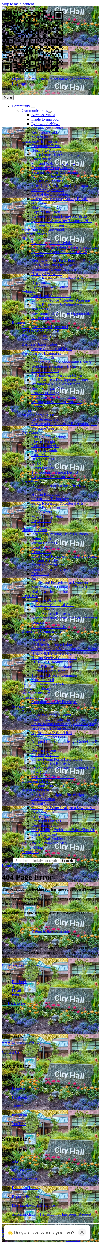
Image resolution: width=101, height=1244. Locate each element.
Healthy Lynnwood (46, 150)
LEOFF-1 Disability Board (52, 662)
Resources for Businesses (41, 353)
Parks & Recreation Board (51, 666)
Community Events (46, 146)
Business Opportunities (39, 344)
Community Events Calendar (53, 269)
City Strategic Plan (45, 419)
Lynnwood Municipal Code (52, 605)
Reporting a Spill (44, 825)
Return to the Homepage (51, 931)
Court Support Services (49, 569)
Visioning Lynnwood (47, 190)
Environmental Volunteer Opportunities (61, 313)
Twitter (17, 1106)
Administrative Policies (49, 627)
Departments (31, 481)
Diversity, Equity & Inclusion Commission (64, 649)
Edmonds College (45, 393)
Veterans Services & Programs (54, 172)
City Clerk (39, 525)
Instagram (19, 1115)
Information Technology (50, 499)
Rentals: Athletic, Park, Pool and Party (61, 260)
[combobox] (45, 92)
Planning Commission (48, 671)
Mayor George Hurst (38, 415)
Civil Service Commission (51, 644)
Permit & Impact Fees (48, 737)
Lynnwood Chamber (47, 357)
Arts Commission (44, 636)
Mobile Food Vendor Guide (52, 777)
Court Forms (41, 552)
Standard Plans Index (47, 786)
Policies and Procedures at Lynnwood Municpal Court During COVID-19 (60, 585)
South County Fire (36, 693)
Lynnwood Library (36, 688)
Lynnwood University (48, 177)
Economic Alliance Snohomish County (61, 362)
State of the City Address (50, 194)
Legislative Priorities (47, 181)
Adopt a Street (42, 318)
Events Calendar (34, 203)
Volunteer (29, 291)
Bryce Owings (42, 459)
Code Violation (43, 799)
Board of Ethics (43, 640)
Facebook (19, 1097)
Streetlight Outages (46, 821)
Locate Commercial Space (51, 349)
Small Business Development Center (59, 380)
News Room (21, 1170)
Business (18, 322)
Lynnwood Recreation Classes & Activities (64, 247)
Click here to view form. (21, 965)
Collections (40, 574)
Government (21, 410)
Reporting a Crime (45, 812)
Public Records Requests (50, 613)
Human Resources (45, 494)
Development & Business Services (58, 485)
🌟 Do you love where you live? (40, 1233)
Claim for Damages (46, 600)
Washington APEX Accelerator (55, 384)
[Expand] (33, 107)
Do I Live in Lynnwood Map (44, 843)
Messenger (39, 137)
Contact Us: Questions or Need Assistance (64, 719)
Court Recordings (45, 547)
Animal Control (43, 803)
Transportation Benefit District (54, 472)
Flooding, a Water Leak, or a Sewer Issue (63, 808)
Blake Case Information (49, 591)
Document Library (36, 781)
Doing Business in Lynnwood (45, 327)
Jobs (15, 1161)
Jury (34, 578)
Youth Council (42, 680)
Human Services (34, 234)
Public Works (41, 512)
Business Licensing (36, 335)
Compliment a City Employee (54, 702)
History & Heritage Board (51, 653)
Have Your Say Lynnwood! (43, 230)
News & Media (43, 115)
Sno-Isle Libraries (45, 371)
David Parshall (42, 468)
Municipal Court (34, 530)
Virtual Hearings (44, 543)
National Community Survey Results (59, 199)
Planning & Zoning (46, 755)
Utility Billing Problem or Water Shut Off (63, 830)
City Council (31, 433)
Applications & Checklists (51, 733)
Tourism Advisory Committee (54, 675)
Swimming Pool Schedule (51, 243)
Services (18, 706)
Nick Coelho (41, 463)
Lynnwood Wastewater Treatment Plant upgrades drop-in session (61, 223)
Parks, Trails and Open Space (54, 265)
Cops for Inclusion (45, 212)
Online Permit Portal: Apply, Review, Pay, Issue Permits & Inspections (64, 726)
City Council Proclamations (52, 477)
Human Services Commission (54, 658)
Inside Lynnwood (45, 119)
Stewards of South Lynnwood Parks (59, 216)
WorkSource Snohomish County (56, 366)
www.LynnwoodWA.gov (21, 1042)
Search (7, 860)
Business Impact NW (47, 388)
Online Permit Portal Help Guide (56, 759)
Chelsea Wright (43, 441)
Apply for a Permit (36, 340)
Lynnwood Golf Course (49, 287)
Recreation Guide (45, 132)
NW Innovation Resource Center (56, 375)
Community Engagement (41, 141)
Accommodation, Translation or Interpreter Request (51, 1214)
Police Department (45, 508)
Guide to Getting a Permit (51, 715)
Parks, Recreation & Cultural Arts (57, 503)
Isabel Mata (40, 455)
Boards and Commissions (51, 296)
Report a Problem (35, 790)
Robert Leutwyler (45, 446)
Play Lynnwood (34, 238)
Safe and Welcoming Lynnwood (56, 163)
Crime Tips (40, 816)
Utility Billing (32, 847)
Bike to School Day (46, 207)
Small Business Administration (55, 397)
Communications (35, 110)
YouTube (19, 1124)
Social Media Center (47, 128)
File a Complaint (44, 834)
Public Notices (42, 609)
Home (7, 865)
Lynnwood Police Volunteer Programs (60, 300)
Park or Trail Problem (48, 839)
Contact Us (30, 697)
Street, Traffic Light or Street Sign (57, 794)
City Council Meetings (48, 437)
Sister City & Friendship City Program (61, 185)
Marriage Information (47, 565)
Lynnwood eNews (45, 124)
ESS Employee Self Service (33, 1205)
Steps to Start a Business (40, 331)
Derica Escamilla (44, 450)
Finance (37, 490)
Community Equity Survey (52, 168)
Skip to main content (18, 4)
